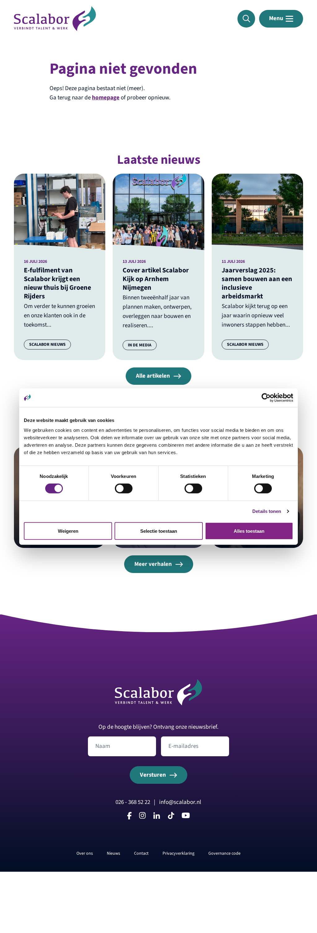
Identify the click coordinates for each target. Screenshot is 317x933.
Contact (141, 853)
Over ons (84, 853)
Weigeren (68, 530)
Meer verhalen (153, 564)
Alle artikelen (153, 376)
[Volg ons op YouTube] (186, 816)
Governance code (224, 853)
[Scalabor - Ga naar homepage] (55, 29)
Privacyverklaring (178, 853)
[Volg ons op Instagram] (142, 817)
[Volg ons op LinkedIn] (156, 817)
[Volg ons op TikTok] (170, 818)
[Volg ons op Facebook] (129, 818)
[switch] (123, 488)
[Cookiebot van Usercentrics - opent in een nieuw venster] (266, 397)
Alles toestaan (249, 530)
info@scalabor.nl (180, 802)
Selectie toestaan (158, 530)
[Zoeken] (246, 19)
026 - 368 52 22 (209, 20)
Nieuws (113, 853)
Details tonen (266, 511)
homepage (105, 97)
